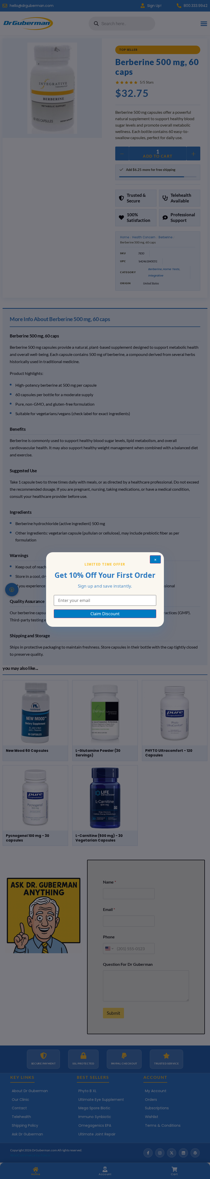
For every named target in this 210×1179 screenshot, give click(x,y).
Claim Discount (105, 614)
